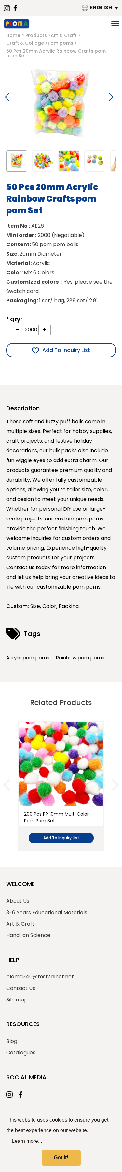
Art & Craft (64, 35)
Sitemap (17, 999)
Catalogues (20, 1052)
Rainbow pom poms (80, 657)
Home (13, 35)
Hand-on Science (28, 935)
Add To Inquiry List (66, 350)
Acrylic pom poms (27, 657)
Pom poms (60, 43)
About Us (17, 900)
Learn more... (27, 1141)
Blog (11, 1041)
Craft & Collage (25, 43)
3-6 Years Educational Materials (46, 912)
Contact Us (20, 988)
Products (36, 35)
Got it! (61, 1157)
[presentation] (9, 785)
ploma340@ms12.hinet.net (40, 976)
